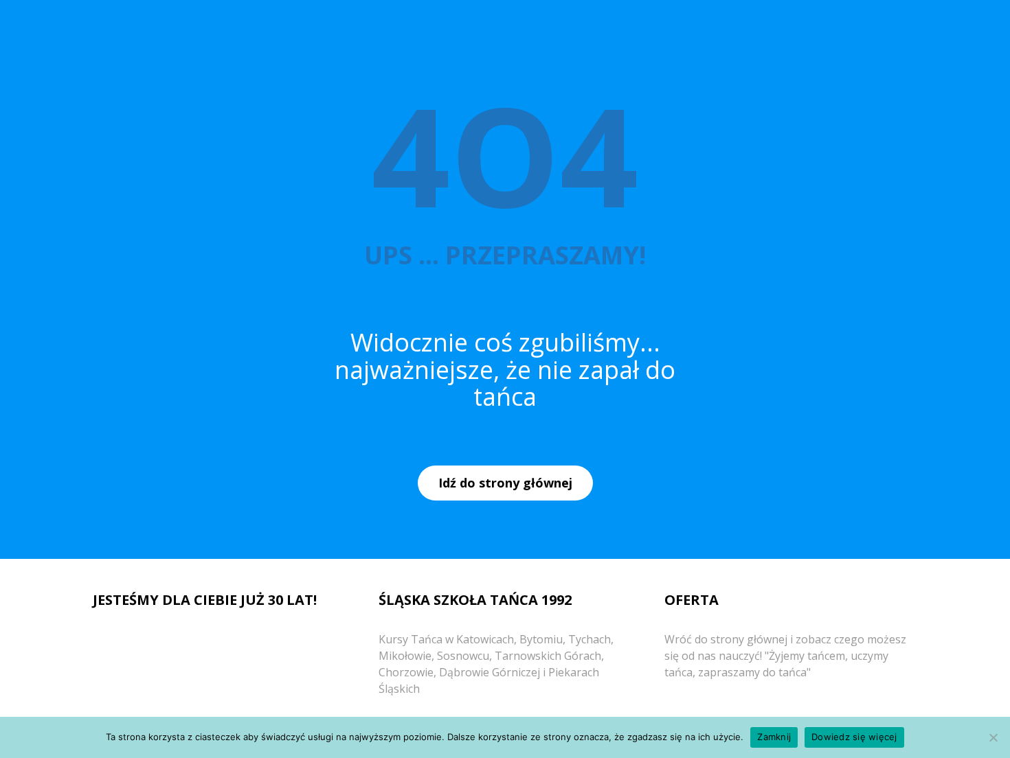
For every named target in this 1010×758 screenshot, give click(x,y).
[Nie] (993, 737)
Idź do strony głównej (505, 482)
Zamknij (774, 736)
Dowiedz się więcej (854, 736)
